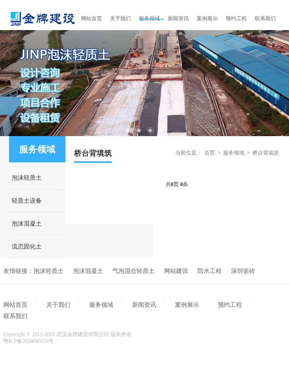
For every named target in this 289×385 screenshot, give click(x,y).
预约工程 (230, 305)
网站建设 (176, 271)
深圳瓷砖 (243, 271)
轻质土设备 (27, 200)
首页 (209, 153)
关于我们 (58, 305)
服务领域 (233, 153)
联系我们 (15, 316)
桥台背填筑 (265, 153)
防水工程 (210, 271)
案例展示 (187, 305)
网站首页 (15, 305)
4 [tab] (161, 130)
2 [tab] (139, 130)
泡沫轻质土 (27, 177)
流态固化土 (27, 246)
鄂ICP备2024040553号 (28, 341)
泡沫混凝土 (27, 223)
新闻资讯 (144, 305)
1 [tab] (127, 130)
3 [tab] (150, 130)
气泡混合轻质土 (134, 271)
